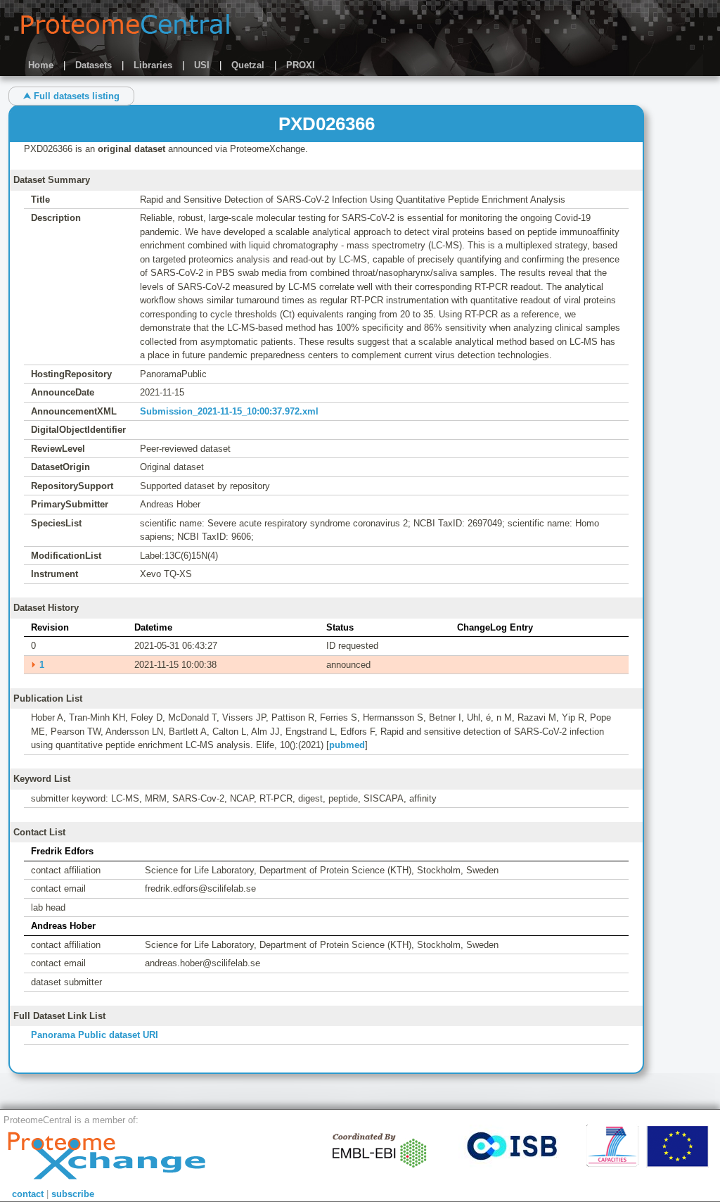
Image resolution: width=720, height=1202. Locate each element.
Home (40, 65)
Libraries (153, 65)
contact (28, 1194)
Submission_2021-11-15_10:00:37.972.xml (229, 411)
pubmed (347, 745)
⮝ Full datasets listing (71, 96)
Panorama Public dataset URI (94, 1035)
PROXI (300, 65)
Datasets (93, 65)
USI (202, 65)
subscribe (72, 1194)
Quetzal (247, 65)
